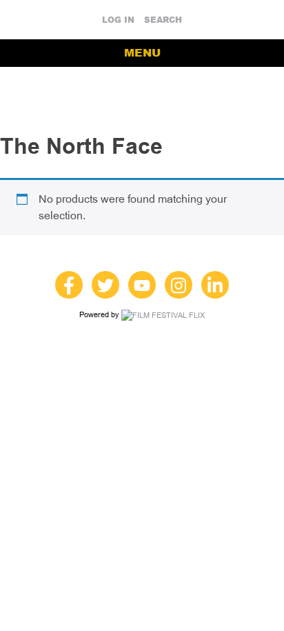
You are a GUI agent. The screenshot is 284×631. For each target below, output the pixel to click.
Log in (118, 20)
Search (163, 20)
